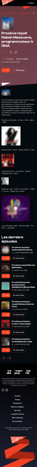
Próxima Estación (24, 13)
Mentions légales (17, 407)
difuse (26, 429)
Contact (17, 396)
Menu (32, 3)
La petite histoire (17, 414)
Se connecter (17, 421)
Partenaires (17, 403)
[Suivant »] (9, 358)
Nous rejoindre (17, 418)
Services (17, 410)
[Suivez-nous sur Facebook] (3, 390)
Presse (17, 399)
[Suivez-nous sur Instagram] (6, 390)
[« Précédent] (4, 358)
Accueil (4, 13)
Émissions (12, 13)
